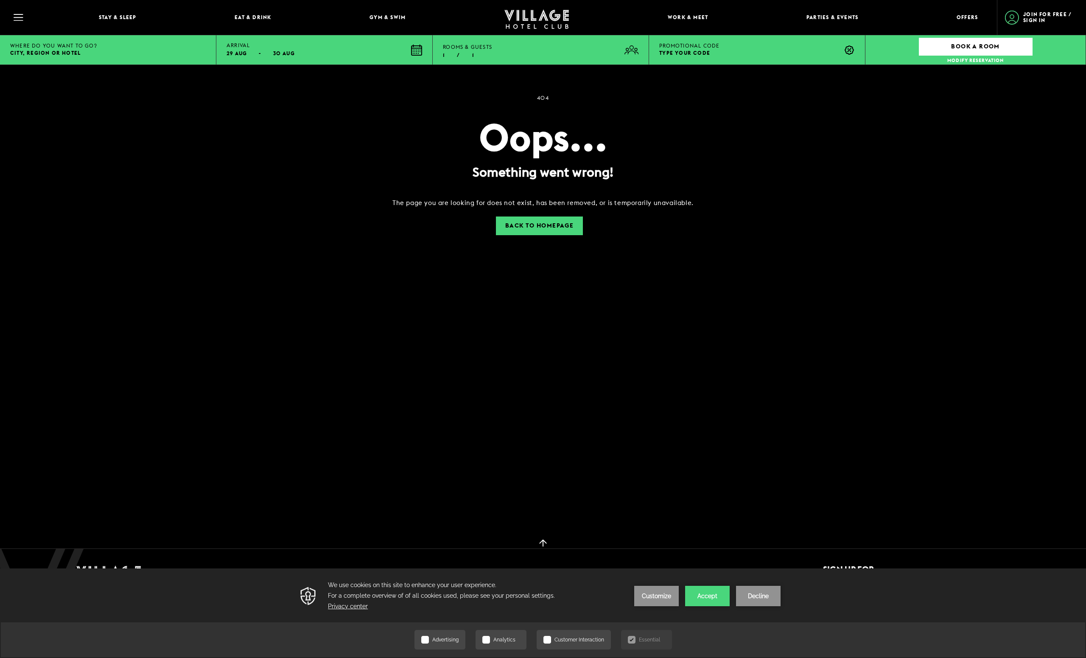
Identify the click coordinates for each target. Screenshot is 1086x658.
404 (543, 98)
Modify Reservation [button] (975, 60)
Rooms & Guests (467, 47)
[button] (324, 50)
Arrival (238, 45)
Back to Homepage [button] (539, 226)
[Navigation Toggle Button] (47, 17)
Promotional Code (689, 45)
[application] (543, 613)
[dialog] (543, 203)
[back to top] (543, 542)
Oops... (543, 139)
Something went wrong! (543, 172)
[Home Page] (536, 17)
